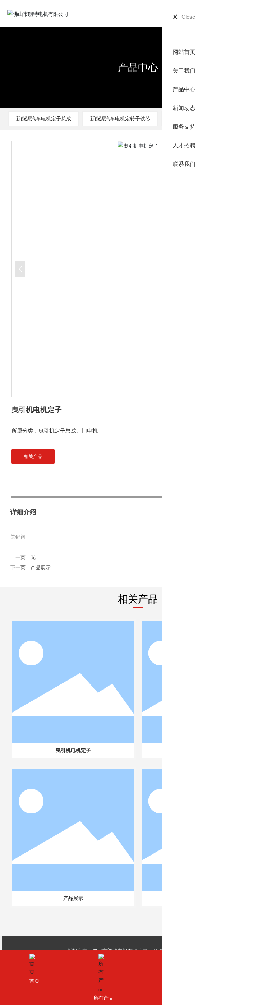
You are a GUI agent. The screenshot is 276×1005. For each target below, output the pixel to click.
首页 (34, 981)
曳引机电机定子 (73, 750)
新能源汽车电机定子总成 (43, 118)
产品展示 (41, 567)
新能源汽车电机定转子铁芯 (120, 118)
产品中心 (138, 67)
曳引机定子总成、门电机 (68, 430)
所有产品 (103, 998)
